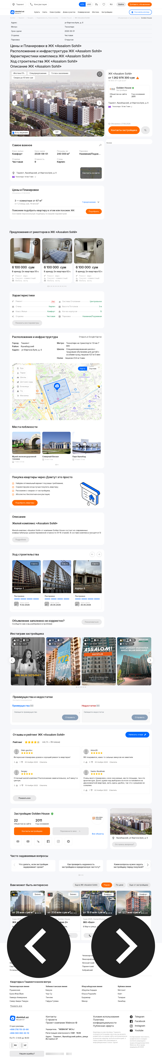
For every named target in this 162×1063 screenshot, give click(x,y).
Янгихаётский (88, 963)
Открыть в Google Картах (90, 337)
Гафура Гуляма (52, 1001)
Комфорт (108, 894)
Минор (85, 1001)
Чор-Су (49, 994)
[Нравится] (99, 74)
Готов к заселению (60, 73)
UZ (25, 1045)
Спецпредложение (37, 73)
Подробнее (20, 539)
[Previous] (92, 554)
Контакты (51, 1016)
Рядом (107, 885)
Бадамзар (86, 997)
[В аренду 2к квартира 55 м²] (25, 273)
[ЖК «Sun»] (98, 923)
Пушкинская (15, 990)
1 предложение (89, 202)
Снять (44, 12)
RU (111, 4)
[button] (48, 286)
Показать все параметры (27, 323)
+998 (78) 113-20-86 (19, 1029)
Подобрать (94, 211)
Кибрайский (87, 970)
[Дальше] (99, 554)
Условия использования (106, 1016)
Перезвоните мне (68, 831)
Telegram (139, 1016)
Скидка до (23, 78)
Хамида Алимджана (18, 997)
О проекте (51, 1019)
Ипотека (95, 12)
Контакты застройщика (124, 130)
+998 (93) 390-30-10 (19, 1033)
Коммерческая (84, 12)
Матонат (122, 990)
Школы (23, 377)
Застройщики (107, 12)
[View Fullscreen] (98, 416)
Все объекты (98, 834)
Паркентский (88, 966)
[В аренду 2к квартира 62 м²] (57, 273)
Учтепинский (15, 970)
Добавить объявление (140, 4)
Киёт (120, 994)
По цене (119, 885)
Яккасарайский (88, 959)
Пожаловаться (91, 622)
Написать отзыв (136, 734)
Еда (21, 368)
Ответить (43, 762)
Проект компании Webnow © (61, 1022)
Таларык (121, 997)
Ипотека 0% (19, 73)
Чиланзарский (88, 955)
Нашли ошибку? (27, 1053)
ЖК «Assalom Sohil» (63, 232)
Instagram (139, 1025)
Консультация (40, 4)
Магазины (24, 395)
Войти (121, 4)
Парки (22, 373)
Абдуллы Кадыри (89, 990)
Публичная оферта (103, 1026)
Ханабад (121, 1001)
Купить (37, 12)
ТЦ (21, 391)
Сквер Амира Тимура (19, 1001)
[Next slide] (99, 103)
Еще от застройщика (139, 885)
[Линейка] (98, 397)
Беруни (49, 990)
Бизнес (38, 894)
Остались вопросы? (124, 844)
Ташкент (20, 4)
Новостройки (55, 12)
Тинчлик (49, 997)
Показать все (25, 798)
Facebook (139, 1021)
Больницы (24, 386)
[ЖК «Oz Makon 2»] (63, 924)
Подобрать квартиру (24, 503)
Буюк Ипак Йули (17, 994)
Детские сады (26, 382)
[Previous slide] (14, 103)
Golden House (146, 18)
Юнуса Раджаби (89, 994)
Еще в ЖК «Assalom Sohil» (86, 885)
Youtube (138, 1030)
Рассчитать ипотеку (141, 12)
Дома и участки (69, 12)
